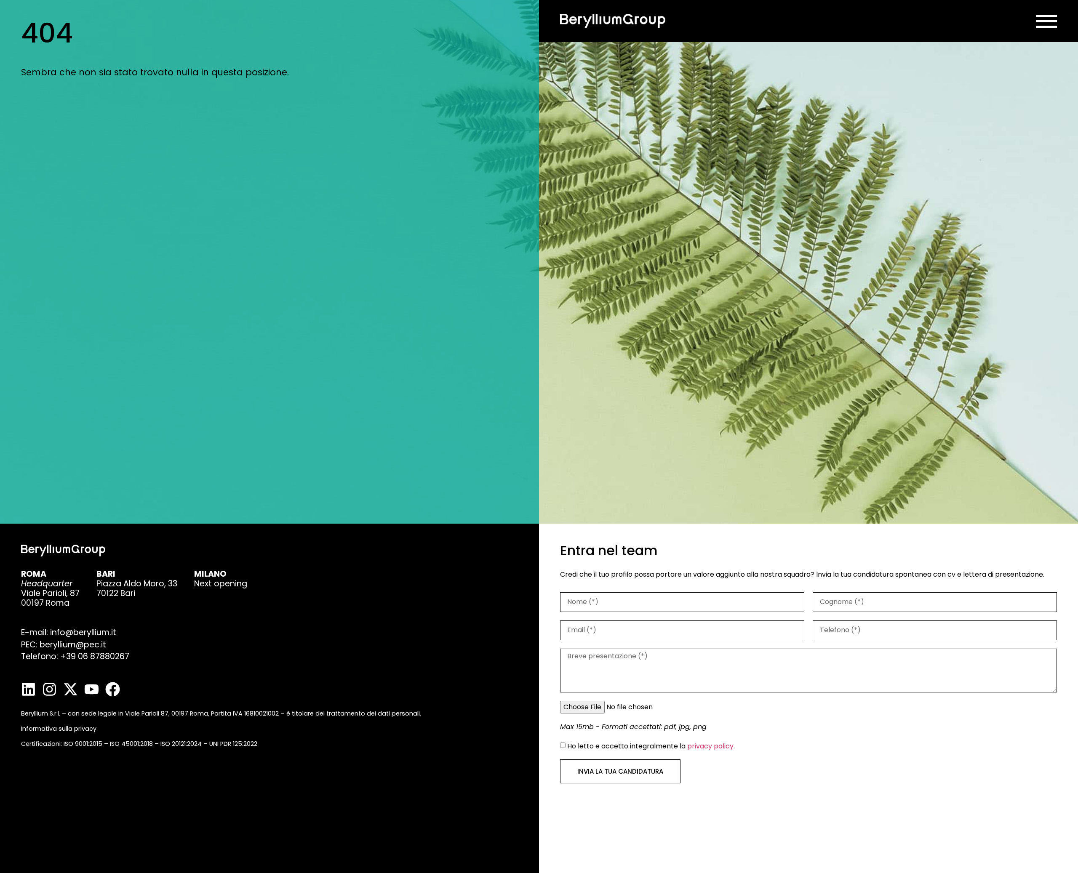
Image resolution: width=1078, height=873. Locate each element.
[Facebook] (112, 689)
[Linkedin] (28, 689)
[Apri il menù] (1046, 21)
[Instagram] (49, 689)
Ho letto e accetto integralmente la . (651, 746)
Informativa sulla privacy (58, 728)
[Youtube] (91, 689)
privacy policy (710, 746)
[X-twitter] (70, 689)
